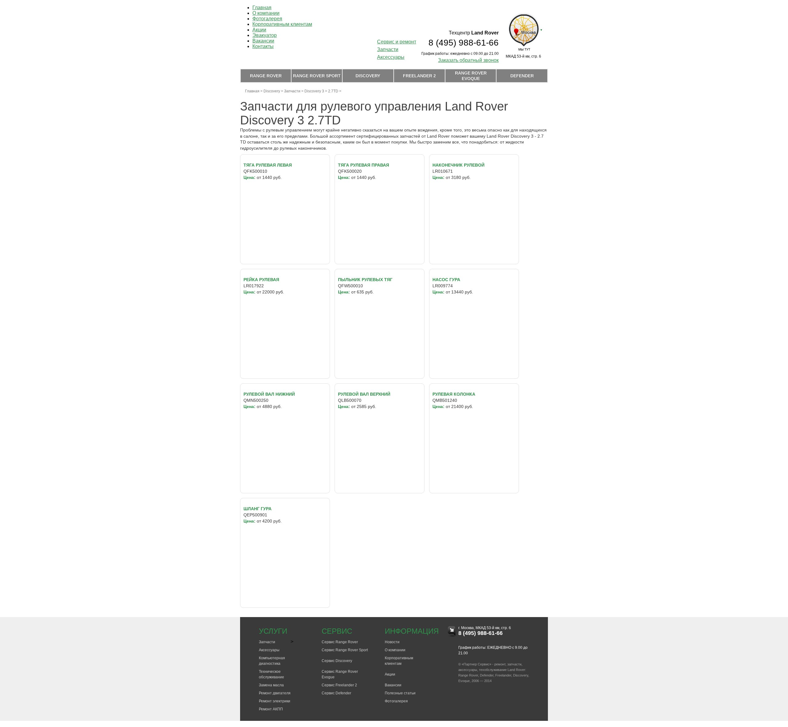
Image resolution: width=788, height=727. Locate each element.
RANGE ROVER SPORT (317, 75)
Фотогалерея (267, 18)
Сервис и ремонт (396, 41)
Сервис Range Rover (340, 642)
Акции (259, 29)
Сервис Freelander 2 (339, 685)
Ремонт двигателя (275, 693)
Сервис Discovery (337, 661)
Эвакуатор (264, 35)
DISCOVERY (368, 75)
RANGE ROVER (266, 75)
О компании (265, 13)
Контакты (263, 46)
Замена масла (271, 685)
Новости (392, 642)
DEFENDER (522, 75)
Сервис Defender (336, 693)
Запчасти (387, 49)
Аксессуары (390, 57)
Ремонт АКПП (271, 709)
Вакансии (263, 40)
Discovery (271, 91)
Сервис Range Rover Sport (345, 650)
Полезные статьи (400, 693)
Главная (261, 7)
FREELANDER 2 (419, 75)
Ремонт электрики (274, 701)
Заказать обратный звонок (468, 60)
